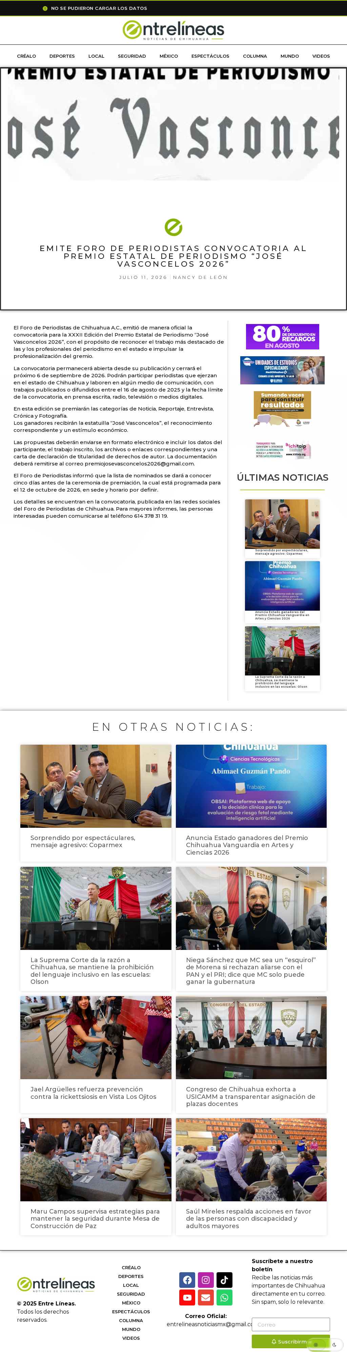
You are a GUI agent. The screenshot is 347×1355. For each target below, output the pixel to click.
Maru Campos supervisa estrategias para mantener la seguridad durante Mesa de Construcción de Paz (95, 1219)
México (169, 56)
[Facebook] (187, 1280)
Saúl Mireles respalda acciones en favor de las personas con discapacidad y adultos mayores (248, 1219)
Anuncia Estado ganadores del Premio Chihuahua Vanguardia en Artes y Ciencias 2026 (282, 615)
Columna (255, 56)
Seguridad (132, 56)
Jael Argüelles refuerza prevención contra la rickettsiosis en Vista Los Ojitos (93, 1093)
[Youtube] (187, 1297)
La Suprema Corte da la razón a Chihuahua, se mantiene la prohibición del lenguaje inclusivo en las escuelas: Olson (281, 681)
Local (96, 56)
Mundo (290, 56)
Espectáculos (210, 56)
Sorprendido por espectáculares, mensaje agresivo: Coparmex (281, 552)
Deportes (62, 56)
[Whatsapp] (224, 1297)
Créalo (26, 56)
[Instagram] (206, 1280)
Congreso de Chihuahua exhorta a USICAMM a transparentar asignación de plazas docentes (250, 1097)
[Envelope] (206, 1297)
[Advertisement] (137, 546)
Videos (321, 56)
